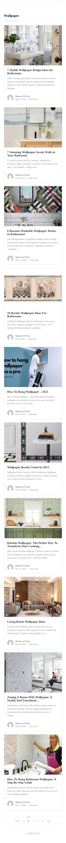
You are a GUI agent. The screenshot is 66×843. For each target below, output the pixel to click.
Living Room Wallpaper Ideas (26, 621)
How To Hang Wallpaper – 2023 (27, 391)
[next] (42, 821)
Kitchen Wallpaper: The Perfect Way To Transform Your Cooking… (32, 544)
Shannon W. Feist (22, 96)
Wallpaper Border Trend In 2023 (28, 467)
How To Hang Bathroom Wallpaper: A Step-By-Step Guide (31, 781)
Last (49, 821)
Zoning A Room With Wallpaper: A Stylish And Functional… (29, 699)
